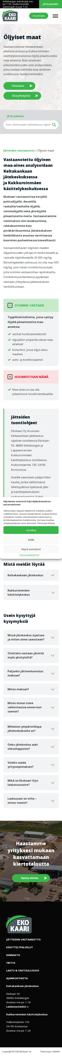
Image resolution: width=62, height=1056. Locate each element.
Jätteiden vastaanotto (19, 150)
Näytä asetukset (31, 549)
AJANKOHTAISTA (17, 978)
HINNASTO (13, 955)
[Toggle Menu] (55, 16)
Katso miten (29, 878)
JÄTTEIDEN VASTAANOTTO (23, 939)
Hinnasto (18, 86)
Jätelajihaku (50, 4)
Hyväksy (31, 530)
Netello (56, 1051)
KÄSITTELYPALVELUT (19, 947)
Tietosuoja (45, 1051)
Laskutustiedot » (17, 1006)
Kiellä (31, 539)
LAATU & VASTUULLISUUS (22, 970)
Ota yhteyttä (39, 15)
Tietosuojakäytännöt (29, 554)
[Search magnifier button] (54, 124)
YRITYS (10, 962)
